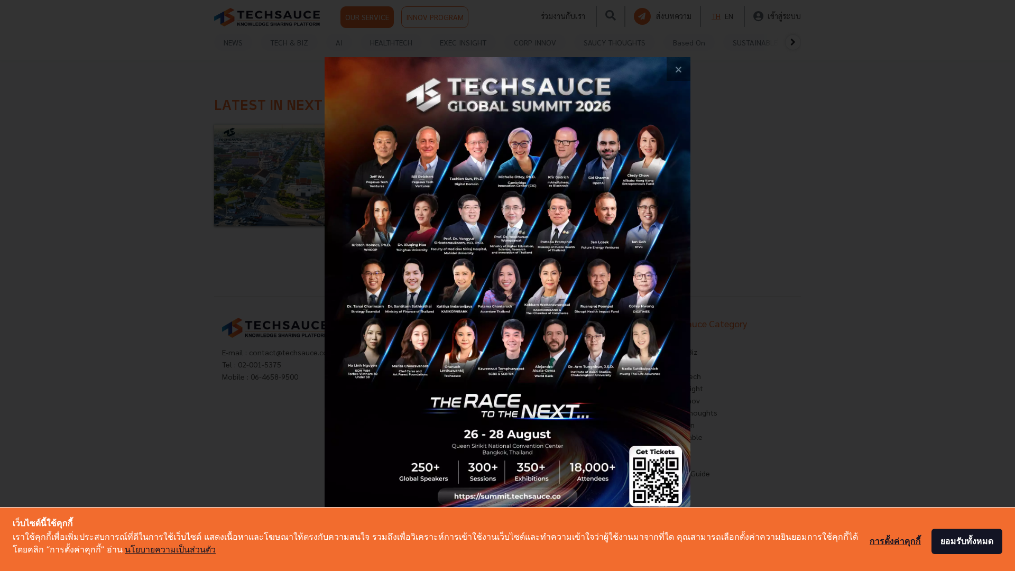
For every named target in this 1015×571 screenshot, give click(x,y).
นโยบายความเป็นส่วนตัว (170, 549)
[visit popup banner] (507, 285)
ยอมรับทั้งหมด (966, 541)
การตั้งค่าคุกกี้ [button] (895, 541)
